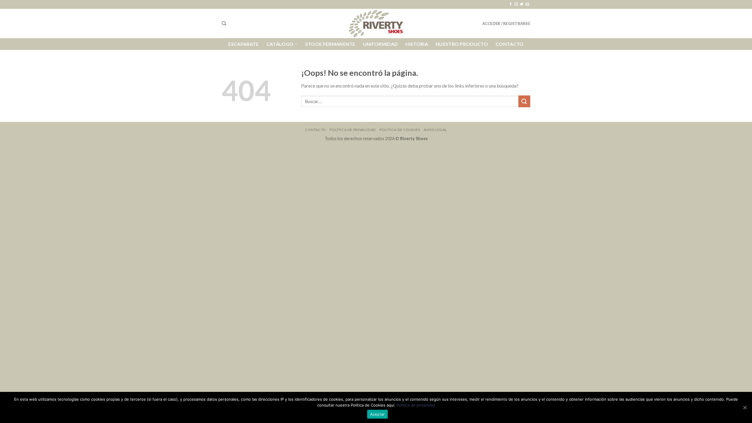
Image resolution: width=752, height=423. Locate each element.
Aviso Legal (435, 129)
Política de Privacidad (353, 129)
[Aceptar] (745, 407)
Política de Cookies (400, 129)
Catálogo (280, 44)
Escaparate (243, 44)
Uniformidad (380, 44)
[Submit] (524, 101)
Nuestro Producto (462, 44)
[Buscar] (224, 23)
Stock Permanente (330, 44)
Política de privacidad (416, 405)
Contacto (510, 44)
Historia (416, 44)
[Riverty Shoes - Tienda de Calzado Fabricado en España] (376, 23)
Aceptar (377, 414)
